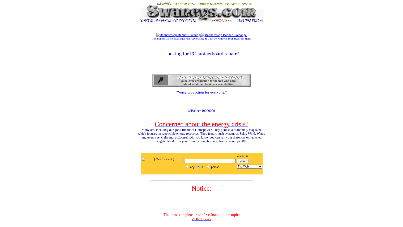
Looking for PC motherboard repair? (201, 53)
